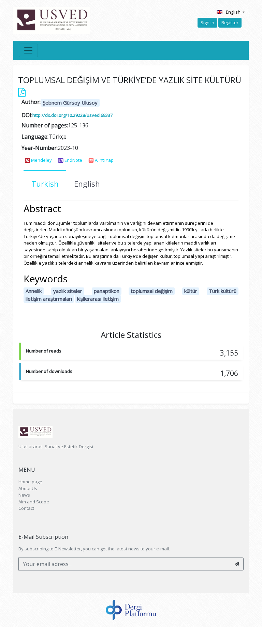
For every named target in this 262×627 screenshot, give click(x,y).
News (24, 495)
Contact (26, 508)
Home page (30, 482)
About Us (27, 488)
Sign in (207, 22)
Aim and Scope (33, 502)
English (234, 12)
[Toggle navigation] (28, 50)
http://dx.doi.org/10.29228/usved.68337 (72, 115)
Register (229, 22)
